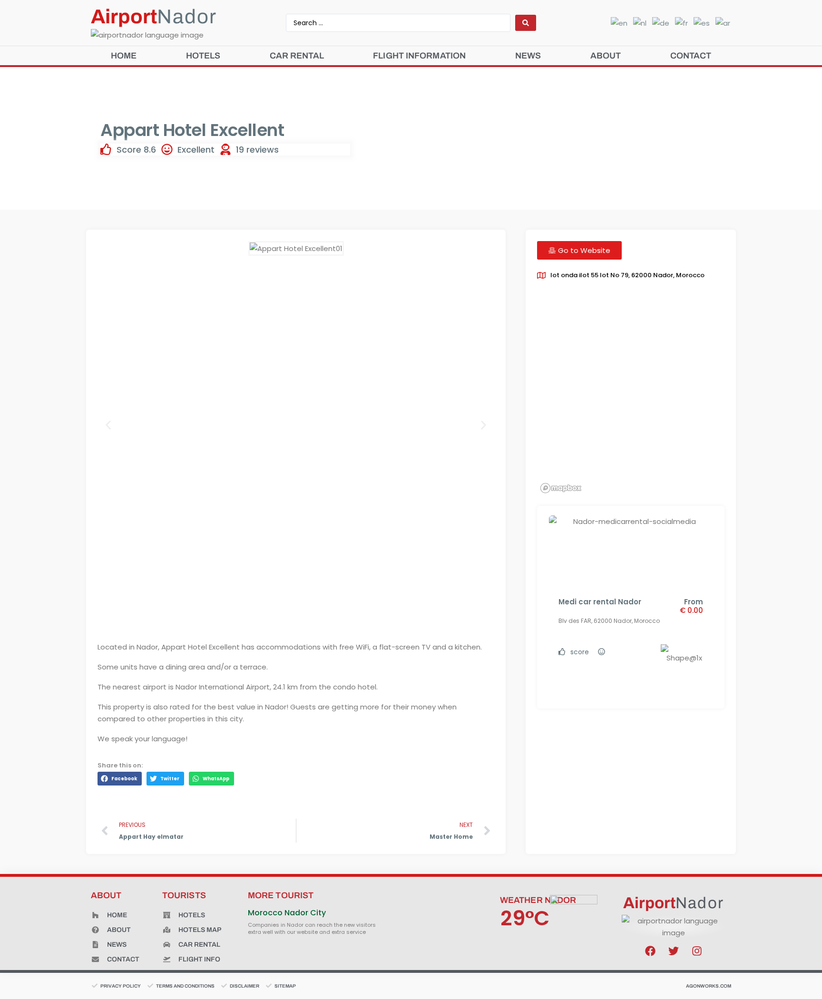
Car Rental (297, 55)
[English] (617, 23)
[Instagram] (697, 951)
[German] (658, 23)
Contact (691, 55)
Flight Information (419, 55)
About (605, 55)
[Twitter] (673, 951)
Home (124, 55)
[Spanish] (700, 23)
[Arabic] (721, 23)
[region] (630, 395)
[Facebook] (650, 951)
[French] (679, 23)
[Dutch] (637, 23)
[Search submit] (525, 23)
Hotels (203, 55)
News (528, 55)
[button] (108, 425)
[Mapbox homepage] (561, 488)
